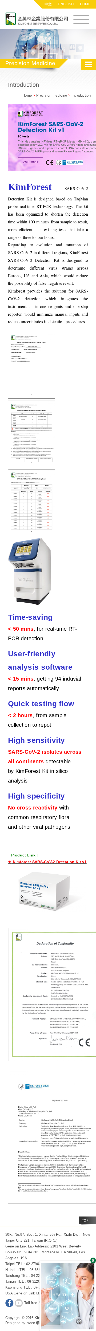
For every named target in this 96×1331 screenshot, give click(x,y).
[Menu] (81, 19)
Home (27, 95)
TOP (85, 1220)
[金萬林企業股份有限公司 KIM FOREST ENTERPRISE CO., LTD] (40, 19)
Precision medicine (52, 95)
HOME (85, 4)
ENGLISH (66, 4)
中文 (48, 4)
